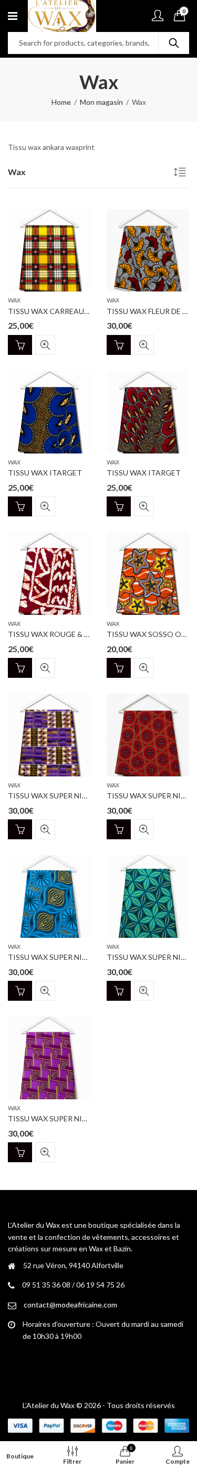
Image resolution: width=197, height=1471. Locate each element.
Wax (14, 300)
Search (174, 43)
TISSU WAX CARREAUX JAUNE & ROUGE (78, 311)
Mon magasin (101, 102)
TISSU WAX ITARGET (45, 472)
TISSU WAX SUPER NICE (49, 795)
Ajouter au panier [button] (20, 345)
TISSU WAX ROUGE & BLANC (58, 634)
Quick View (45, 345)
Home (61, 102)
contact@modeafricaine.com (70, 1304)
